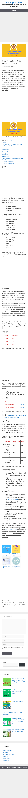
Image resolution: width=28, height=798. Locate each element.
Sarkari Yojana (6, 758)
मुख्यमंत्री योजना (6, 760)
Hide (12, 141)
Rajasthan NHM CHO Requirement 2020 (13, 609)
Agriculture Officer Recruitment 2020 (13, 602)
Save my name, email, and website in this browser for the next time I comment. (13, 648)
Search (4, 662)
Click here (21, 401)
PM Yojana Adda (14, 2)
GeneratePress (23, 767)
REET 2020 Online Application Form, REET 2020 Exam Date (14, 416)
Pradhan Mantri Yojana (8, 754)
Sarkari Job (6, 600)
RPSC (23, 602)
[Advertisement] (14, 27)
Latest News (5, 752)
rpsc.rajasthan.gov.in (12, 499)
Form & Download (7, 750)
